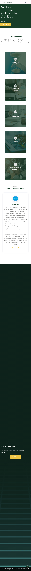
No (22, 569)
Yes (20, 569)
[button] (25, 2)
